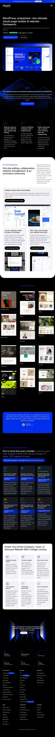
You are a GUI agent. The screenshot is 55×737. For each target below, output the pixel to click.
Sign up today (23, 632)
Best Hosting (6, 724)
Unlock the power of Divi (10, 37)
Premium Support (7, 699)
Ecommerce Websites (8, 687)
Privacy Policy (40, 717)
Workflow (5, 685)
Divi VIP (21, 687)
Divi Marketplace (24, 677)
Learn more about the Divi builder (14, 200)
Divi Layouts (5, 677)
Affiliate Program (24, 719)
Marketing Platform (7, 692)
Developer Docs (40, 680)
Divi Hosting (22, 689)
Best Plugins (5, 719)
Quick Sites (5, 680)
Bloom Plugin (23, 697)
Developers (5, 697)
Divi (21, 673)
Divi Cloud (22, 680)
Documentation (40, 673)
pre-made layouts (20, 240)
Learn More (38, 1)
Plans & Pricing (23, 701)
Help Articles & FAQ (41, 675)
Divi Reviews (23, 717)
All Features (5, 673)
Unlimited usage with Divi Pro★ (9, 478)
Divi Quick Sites (9, 237)
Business (5, 714)
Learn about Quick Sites (12, 248)
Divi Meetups (23, 707)
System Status (40, 682)
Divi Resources (6, 712)
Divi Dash (40, 239)
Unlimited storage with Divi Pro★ (27, 478)
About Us (39, 707)
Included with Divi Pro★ (9, 511)
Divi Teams (22, 685)
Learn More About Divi (27, 103)
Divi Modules (6, 675)
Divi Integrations (23, 714)
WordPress (5, 717)
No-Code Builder (7, 682)
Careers (39, 709)
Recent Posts (6, 707)
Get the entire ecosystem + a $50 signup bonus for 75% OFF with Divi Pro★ (23, 460)
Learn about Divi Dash (37, 248)
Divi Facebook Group (25, 709)
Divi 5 (21, 675)
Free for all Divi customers (25, 511)
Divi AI (15, 237)
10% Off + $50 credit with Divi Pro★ (43, 480)
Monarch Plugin (23, 699)
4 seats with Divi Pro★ (44, 511)
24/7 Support (40, 677)
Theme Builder (6, 689)
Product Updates (7, 709)
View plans (24, 37)
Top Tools (5, 721)
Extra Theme (23, 694)
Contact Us (39, 712)
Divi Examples (23, 712)
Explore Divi (31, 632)
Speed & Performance (8, 694)
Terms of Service (41, 714)
